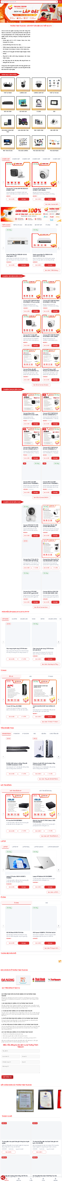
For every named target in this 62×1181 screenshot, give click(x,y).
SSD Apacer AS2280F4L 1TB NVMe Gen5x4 (44, 932)
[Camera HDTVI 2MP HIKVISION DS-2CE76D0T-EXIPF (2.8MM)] (43, 174)
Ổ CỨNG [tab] (48, 225)
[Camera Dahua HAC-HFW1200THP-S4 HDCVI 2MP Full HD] (31, 402)
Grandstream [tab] (6, 733)
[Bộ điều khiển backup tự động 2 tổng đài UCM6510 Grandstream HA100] (16, 749)
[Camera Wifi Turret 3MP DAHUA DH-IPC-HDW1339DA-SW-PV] (51, 471)
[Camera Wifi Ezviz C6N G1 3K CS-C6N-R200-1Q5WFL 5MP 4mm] (51, 581)
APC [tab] (30, 676)
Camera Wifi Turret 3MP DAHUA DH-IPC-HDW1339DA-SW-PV (50, 482)
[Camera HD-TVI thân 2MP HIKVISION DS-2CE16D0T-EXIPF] (16, 174)
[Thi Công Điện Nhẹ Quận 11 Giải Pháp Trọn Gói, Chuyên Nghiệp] (46, 1167)
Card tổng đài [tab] (54, 733)
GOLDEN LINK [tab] (24, 619)
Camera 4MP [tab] (26, 159)
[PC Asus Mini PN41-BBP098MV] (16, 806)
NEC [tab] (35, 733)
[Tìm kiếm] (56, 1)
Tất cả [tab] (11, 676)
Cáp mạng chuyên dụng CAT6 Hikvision (15, 648)
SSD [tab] (47, 903)
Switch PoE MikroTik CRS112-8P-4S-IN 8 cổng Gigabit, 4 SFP (15, 255)
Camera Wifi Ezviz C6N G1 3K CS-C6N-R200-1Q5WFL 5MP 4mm (50, 592)
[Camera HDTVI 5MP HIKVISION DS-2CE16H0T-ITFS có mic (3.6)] (31, 290)
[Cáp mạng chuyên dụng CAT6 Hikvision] (16, 634)
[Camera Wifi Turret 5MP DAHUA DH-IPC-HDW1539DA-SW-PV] (31, 471)
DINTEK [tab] (43, 619)
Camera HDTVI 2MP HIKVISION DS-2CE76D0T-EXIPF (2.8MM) (41, 189)
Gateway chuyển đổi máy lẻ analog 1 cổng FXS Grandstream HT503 (43, 764)
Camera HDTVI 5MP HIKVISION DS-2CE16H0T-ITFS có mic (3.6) (31, 301)
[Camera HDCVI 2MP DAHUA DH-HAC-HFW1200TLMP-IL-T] (31, 436)
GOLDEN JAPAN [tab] (52, 619)
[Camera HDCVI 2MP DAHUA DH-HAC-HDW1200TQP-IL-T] (51, 402)
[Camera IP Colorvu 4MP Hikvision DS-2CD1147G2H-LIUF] (51, 358)
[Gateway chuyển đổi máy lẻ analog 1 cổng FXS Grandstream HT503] (43, 749)
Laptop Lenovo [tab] (38, 847)
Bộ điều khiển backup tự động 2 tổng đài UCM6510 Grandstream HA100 (15, 764)
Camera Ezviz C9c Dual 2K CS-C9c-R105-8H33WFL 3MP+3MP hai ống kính (51, 560)
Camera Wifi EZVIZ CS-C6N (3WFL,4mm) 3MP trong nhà (30, 525)
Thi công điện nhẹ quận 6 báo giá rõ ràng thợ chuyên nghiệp (15, 1144)
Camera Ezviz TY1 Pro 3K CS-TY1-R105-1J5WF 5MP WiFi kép (31, 560)
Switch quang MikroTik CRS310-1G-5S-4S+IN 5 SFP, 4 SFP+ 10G (42, 255)
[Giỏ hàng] (59, 1)
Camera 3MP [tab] (16, 159)
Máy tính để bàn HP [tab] (15, 790)
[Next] (58, 13)
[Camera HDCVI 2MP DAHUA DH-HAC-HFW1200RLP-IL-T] (51, 436)
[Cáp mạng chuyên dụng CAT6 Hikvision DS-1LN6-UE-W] (43, 634)
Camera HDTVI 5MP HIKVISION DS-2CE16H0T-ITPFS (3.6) (51, 301)
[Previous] (3, 13)
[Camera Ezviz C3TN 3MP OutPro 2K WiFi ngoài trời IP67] (31, 581)
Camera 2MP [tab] (6, 159)
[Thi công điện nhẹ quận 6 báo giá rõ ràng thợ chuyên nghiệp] (15, 1133)
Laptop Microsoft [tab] (53, 847)
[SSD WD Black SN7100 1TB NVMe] (17, 918)
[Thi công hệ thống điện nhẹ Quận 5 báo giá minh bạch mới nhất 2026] (46, 1133)
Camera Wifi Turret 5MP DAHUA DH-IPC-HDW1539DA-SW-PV (31, 482)
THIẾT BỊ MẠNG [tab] (6, 225)
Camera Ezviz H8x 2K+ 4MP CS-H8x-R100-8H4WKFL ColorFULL (50, 525)
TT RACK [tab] (50, 676)
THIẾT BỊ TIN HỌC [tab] (17, 225)
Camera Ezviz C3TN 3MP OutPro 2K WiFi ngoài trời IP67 (30, 592)
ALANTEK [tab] (14, 619)
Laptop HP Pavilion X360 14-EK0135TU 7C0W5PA (15, 877)
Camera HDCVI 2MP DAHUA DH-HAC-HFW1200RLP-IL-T (50, 448)
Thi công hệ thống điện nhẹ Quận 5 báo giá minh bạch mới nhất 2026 (45, 1144)
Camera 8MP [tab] (56, 159)
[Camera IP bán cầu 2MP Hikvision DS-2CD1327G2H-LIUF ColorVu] (31, 358)
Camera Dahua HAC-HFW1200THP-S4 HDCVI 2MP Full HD (30, 414)
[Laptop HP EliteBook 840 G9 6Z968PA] (43, 862)
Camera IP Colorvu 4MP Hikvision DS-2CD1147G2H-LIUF (51, 370)
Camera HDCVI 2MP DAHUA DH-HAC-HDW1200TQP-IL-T (50, 414)
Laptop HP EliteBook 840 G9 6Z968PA (41, 876)
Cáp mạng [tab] (5, 619)
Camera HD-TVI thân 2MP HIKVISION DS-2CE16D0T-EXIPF (16, 189)
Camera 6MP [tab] (46, 159)
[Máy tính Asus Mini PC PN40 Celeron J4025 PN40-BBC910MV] (43, 806)
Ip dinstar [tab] (17, 733)
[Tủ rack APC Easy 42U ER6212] (16, 692)
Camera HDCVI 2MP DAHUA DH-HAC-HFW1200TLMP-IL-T (30, 448)
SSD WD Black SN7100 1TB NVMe (14, 932)
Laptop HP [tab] (15, 847)
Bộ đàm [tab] (44, 733)
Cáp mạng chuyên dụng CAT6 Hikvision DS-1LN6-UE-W (42, 649)
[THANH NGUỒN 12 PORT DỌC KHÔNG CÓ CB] (43, 692)
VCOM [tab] (33, 619)
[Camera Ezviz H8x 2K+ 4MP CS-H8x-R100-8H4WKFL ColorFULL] (51, 514)
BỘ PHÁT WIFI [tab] (38, 225)
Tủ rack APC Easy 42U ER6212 (13, 706)
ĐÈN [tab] (57, 225)
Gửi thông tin (7, 1077)
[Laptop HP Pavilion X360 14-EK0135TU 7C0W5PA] (16, 862)
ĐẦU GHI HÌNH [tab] (28, 225)
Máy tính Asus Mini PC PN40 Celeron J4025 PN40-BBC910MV (43, 821)
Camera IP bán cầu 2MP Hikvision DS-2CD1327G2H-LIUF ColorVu (31, 370)
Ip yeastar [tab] (26, 733)
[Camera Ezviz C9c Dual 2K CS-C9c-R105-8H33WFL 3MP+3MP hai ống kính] (51, 548)
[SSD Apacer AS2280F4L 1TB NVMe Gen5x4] (44, 918)
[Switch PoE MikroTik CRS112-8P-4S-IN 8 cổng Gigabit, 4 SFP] (16, 240)
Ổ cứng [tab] (16, 903)
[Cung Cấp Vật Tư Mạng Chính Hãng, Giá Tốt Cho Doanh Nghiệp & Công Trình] (15, 1167)
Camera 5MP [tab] (36, 159)
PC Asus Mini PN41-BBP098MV (13, 820)
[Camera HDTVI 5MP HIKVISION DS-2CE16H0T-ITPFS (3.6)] (51, 290)
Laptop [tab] (5, 847)
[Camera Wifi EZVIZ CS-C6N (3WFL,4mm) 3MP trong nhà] (31, 514)
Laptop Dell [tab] (26, 847)
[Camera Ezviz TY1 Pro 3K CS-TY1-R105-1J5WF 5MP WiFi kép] (31, 548)
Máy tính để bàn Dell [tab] (45, 790)
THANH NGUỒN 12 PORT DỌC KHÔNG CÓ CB (43, 706)
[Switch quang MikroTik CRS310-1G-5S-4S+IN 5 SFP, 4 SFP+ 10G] (43, 240)
